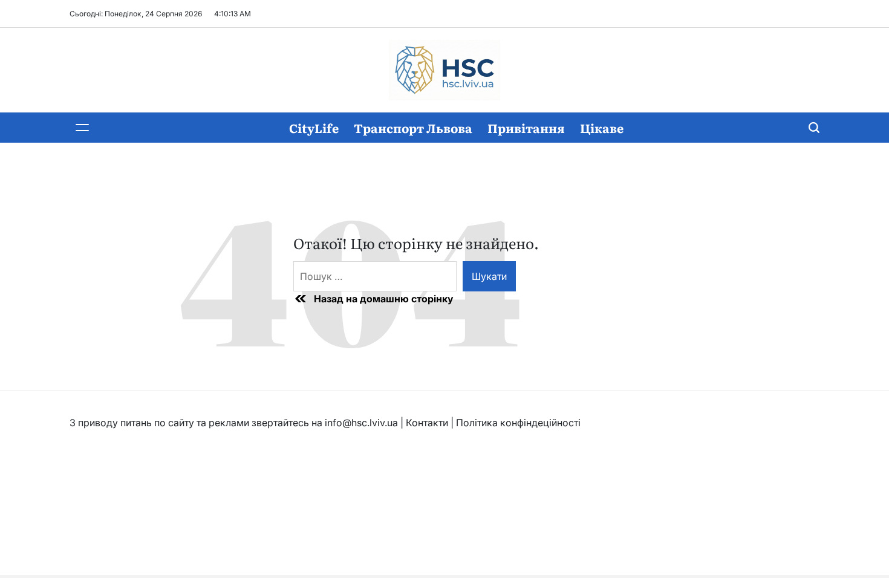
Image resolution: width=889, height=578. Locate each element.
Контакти (427, 423)
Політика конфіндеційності (518, 423)
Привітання (526, 128)
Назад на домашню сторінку (384, 299)
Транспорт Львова (413, 128)
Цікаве (602, 128)
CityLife (314, 128)
